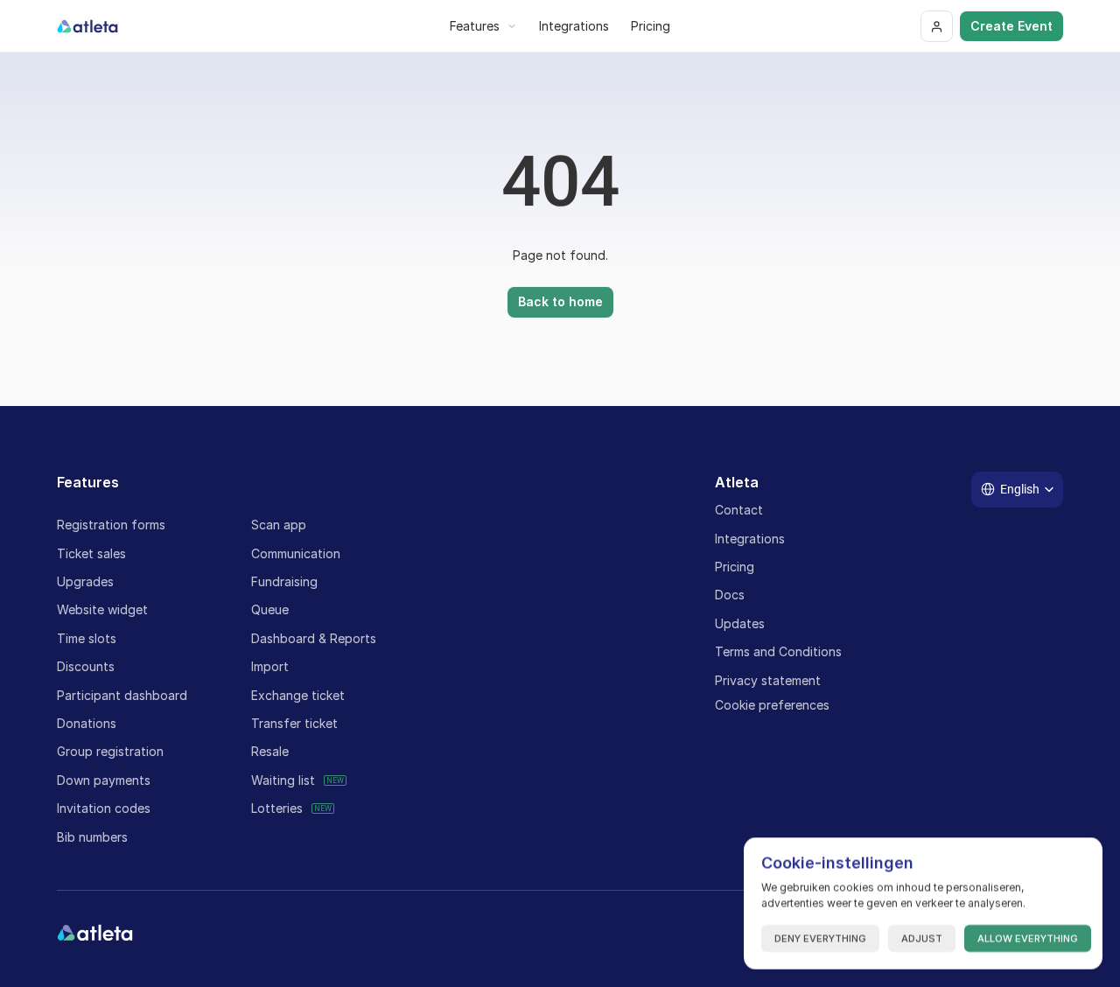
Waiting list (283, 780)
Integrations (750, 538)
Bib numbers (92, 837)
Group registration (110, 751)
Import (270, 666)
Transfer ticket (294, 723)
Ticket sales (91, 553)
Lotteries (277, 808)
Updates (740, 623)
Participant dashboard (122, 695)
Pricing (734, 566)
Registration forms (111, 524)
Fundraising (284, 581)
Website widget (102, 609)
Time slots (86, 638)
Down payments (103, 780)
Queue (270, 609)
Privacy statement (768, 680)
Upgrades (85, 581)
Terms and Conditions (778, 651)
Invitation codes (103, 808)
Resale (270, 751)
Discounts (86, 666)
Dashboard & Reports (313, 638)
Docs (730, 594)
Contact (739, 509)
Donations (86, 723)
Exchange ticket (298, 695)
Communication (295, 553)
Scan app (278, 524)
